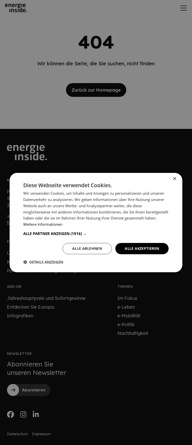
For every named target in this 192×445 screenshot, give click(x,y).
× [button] (174, 179)
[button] (95, 233)
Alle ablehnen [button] (87, 248)
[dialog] (96, 222)
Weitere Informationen (42, 224)
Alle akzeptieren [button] (142, 248)
